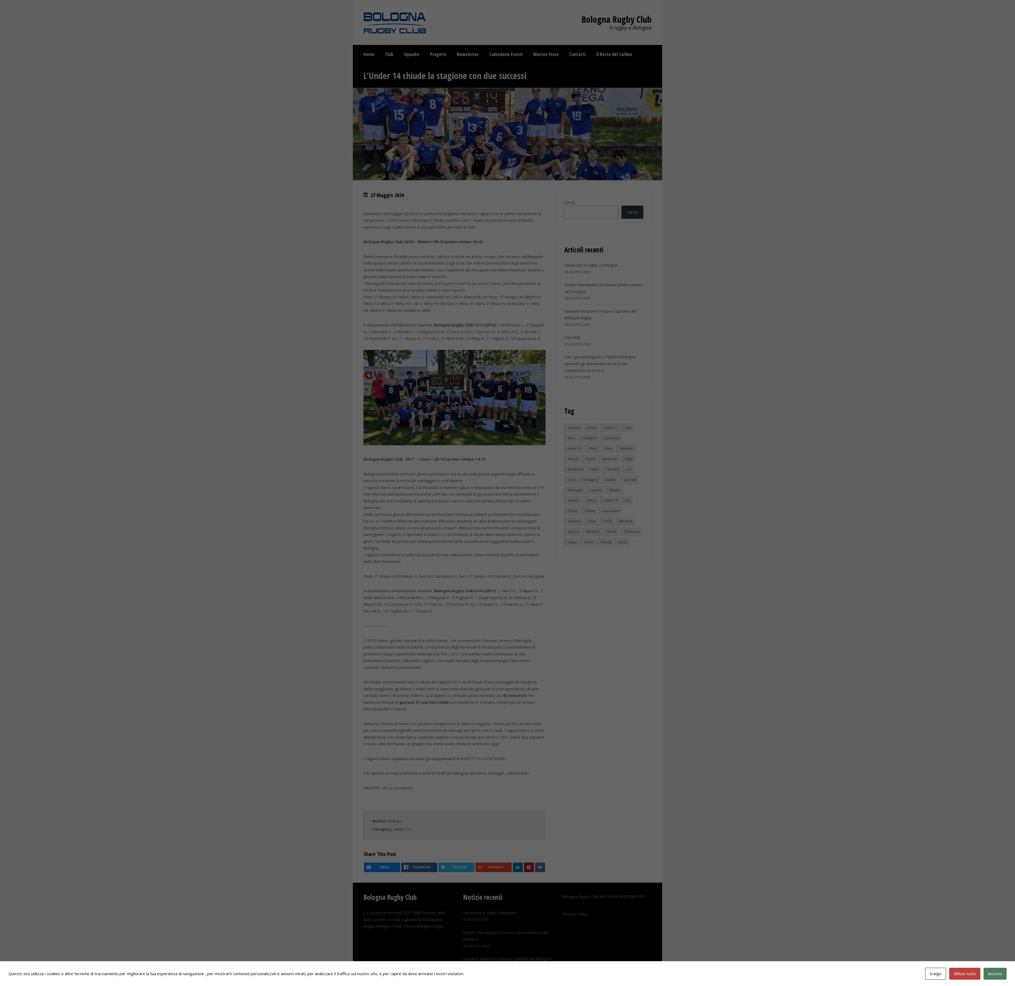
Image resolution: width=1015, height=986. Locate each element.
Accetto (995, 973)
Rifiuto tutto (965, 973)
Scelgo (936, 973)
